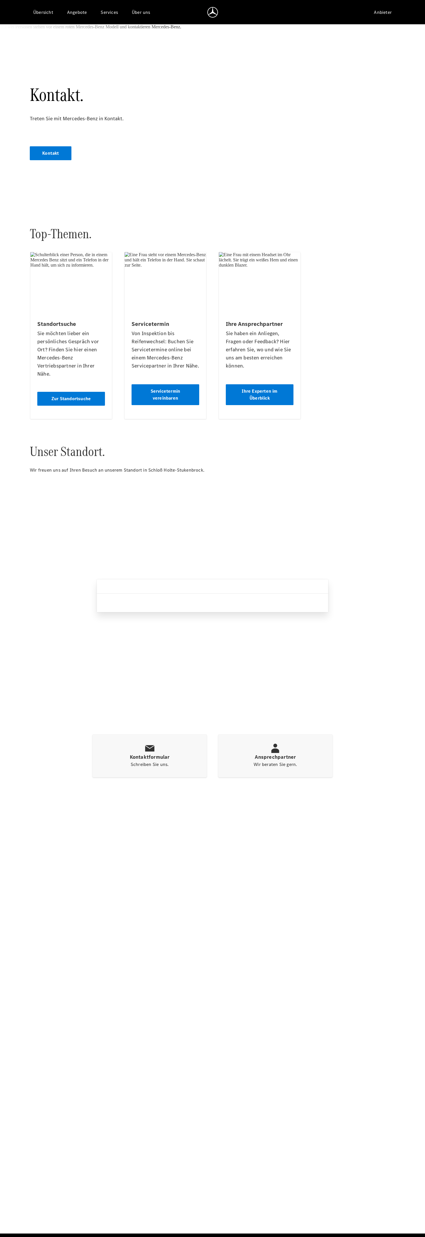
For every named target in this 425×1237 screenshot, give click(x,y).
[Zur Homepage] (212, 12)
